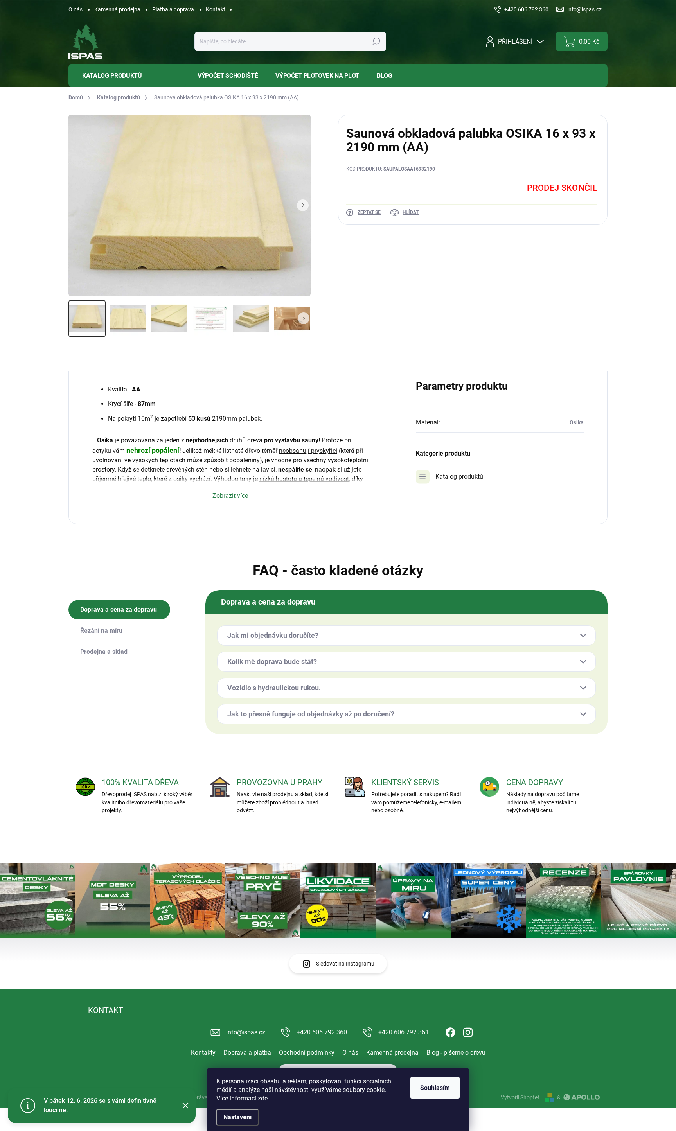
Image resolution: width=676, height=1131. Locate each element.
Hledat (376, 41)
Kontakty (203, 1052)
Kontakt (215, 9)
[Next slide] (303, 205)
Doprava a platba (247, 1052)
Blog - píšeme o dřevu (455, 1052)
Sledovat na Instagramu (345, 963)
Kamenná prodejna (117, 9)
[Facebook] (450, 1031)
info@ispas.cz (245, 1032)
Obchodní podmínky (306, 1052)
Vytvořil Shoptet (520, 1097)
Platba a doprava (173, 9)
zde (263, 1098)
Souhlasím (435, 1088)
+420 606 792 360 (322, 1032)
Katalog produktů (459, 476)
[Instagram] (468, 1031)
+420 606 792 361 (403, 1032)
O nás (75, 9)
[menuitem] (127, 75)
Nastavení (237, 1117)
